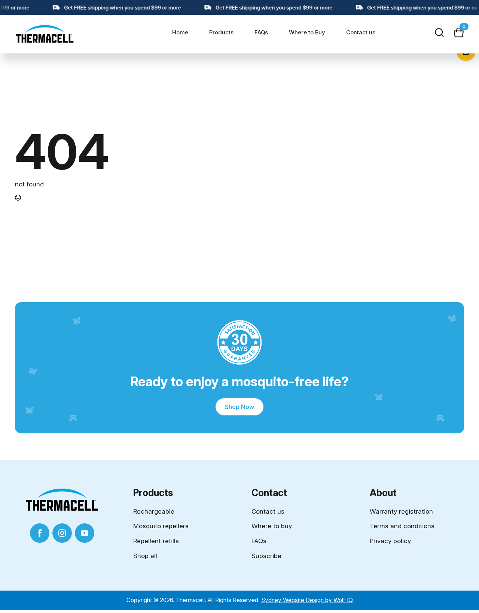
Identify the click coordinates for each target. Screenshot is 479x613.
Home (180, 32)
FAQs (261, 32)
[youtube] (84, 533)
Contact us (360, 32)
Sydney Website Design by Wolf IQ (307, 600)
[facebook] (39, 533)
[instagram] (62, 533)
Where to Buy (307, 32)
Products (221, 32)
